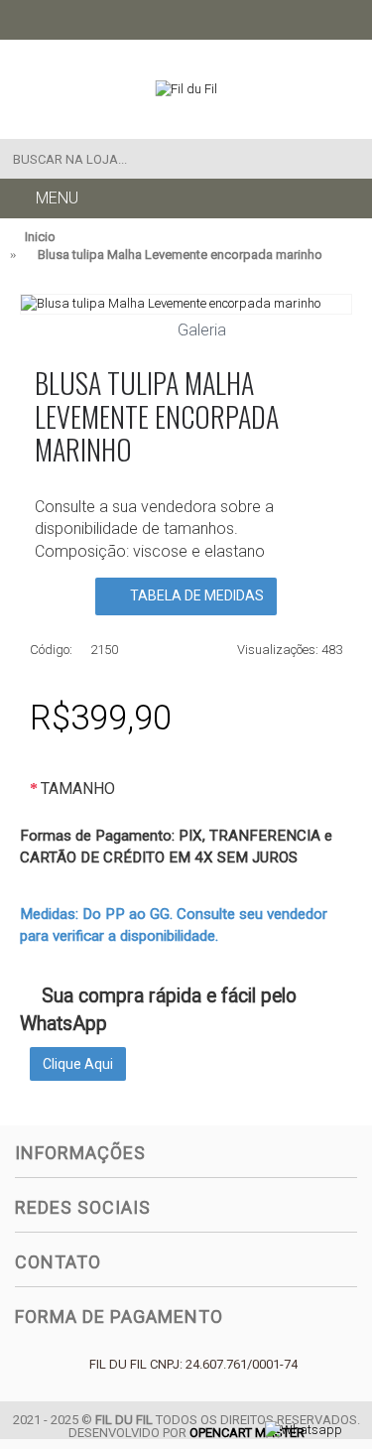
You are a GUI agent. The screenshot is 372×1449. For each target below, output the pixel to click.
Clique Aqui (78, 1064)
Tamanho (78, 788)
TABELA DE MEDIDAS (195, 595)
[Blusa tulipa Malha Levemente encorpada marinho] (186, 304)
